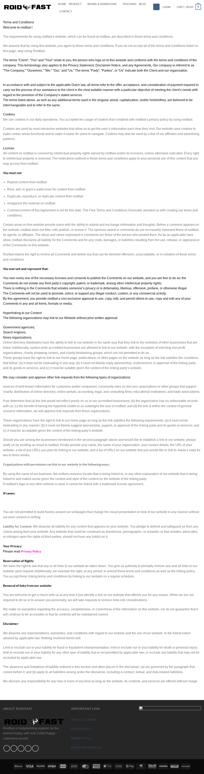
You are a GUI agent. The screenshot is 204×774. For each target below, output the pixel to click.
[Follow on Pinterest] (28, 748)
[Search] (156, 7)
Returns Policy (81, 738)
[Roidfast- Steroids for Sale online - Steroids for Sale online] (27, 6)
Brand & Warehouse (102, 4)
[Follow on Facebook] (6, 748)
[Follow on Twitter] (21, 748)
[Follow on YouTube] (35, 748)
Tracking (129, 4)
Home (62, 4)
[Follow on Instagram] (14, 748)
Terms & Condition (84, 719)
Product (75, 4)
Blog (142, 4)
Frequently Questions (86, 747)
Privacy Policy (81, 729)
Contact (65, 11)
